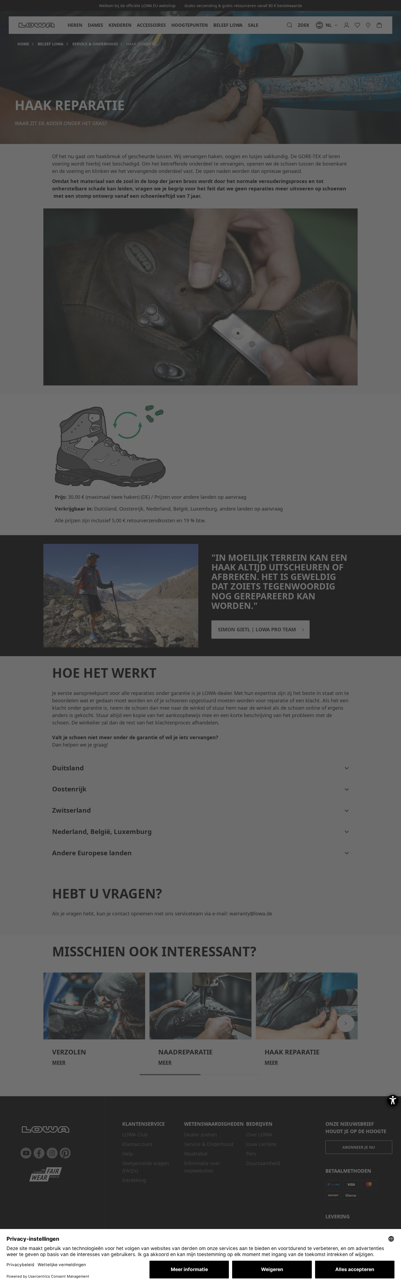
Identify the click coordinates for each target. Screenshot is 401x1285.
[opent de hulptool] (392, 1100)
